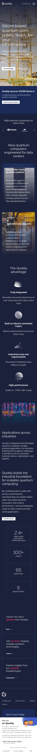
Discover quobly (23, 68)
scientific (14, 668)
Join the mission (9, 519)
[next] (34, 130)
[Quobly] (7, 3)
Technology (11, 218)
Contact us (26, 4)
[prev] (3, 130)
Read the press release (11, 102)
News (8, 629)
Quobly (4, 704)
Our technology (9, 68)
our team (15, 641)
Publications (10, 678)
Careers (8, 653)
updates (10, 619)
